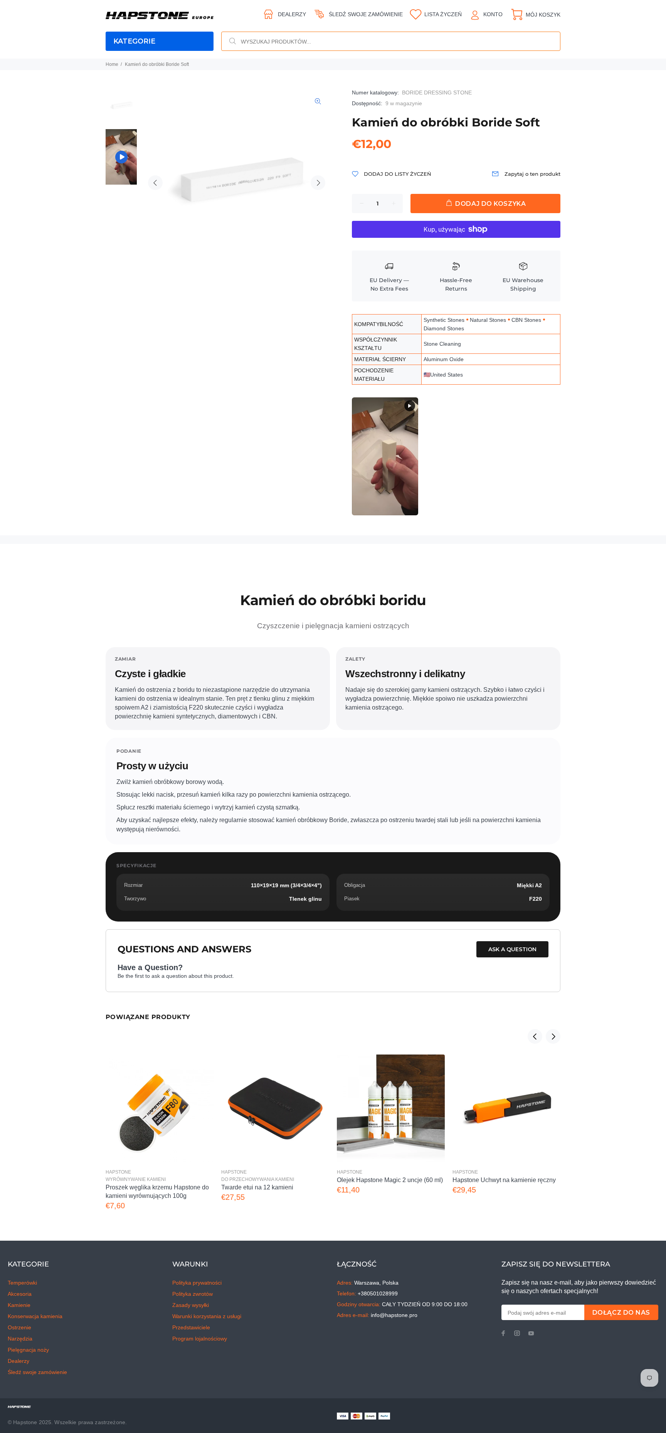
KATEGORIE (134, 41)
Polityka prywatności (197, 1283)
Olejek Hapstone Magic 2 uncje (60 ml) (390, 1180)
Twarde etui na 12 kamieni (257, 1187)
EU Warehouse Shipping (523, 284)
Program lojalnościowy (199, 1338)
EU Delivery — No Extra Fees (389, 284)
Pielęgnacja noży (28, 1350)
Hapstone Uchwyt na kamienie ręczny (504, 1180)
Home (112, 64)
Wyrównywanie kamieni (136, 1179)
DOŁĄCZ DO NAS (621, 1312)
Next (318, 182)
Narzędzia (20, 1338)
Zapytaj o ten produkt (532, 174)
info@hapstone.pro (394, 1315)
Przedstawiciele (191, 1327)
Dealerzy (292, 14)
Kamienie (19, 1305)
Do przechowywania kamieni (257, 1179)
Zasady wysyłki (190, 1305)
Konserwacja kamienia (35, 1316)
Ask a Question (512, 949)
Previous (155, 182)
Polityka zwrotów (192, 1294)
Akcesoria (20, 1294)
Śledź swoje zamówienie (366, 14)
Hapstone (118, 1172)
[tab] (105, 572)
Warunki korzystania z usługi (206, 1316)
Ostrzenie (19, 1327)
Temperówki (22, 1283)
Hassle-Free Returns (456, 284)
